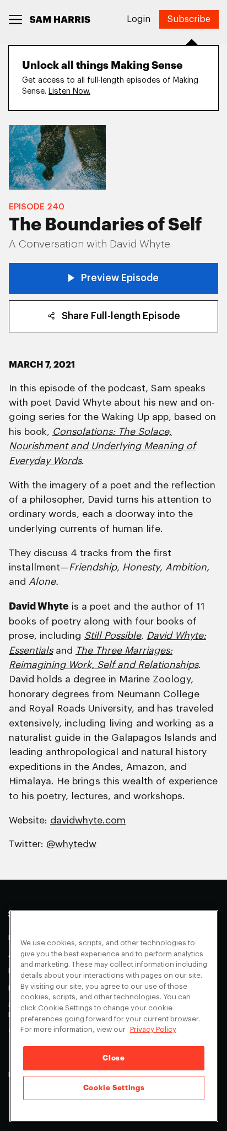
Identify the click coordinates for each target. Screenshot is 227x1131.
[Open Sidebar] (15, 19)
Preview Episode (120, 278)
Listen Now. (69, 91)
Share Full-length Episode (121, 316)
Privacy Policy (153, 1029)
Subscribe (188, 19)
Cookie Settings (114, 1087)
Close (113, 1058)
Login (138, 19)
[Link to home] (60, 19)
